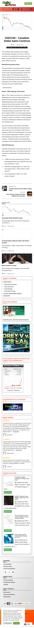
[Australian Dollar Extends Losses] (17, 211)
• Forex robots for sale (9, 291)
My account (28, 3)
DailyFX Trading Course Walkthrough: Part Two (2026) (22, 497)
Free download (7, 564)
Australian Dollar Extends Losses (12, 218)
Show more (16, 431)
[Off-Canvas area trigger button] (31, 9)
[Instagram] (15, 9)
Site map (5, 584)
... (10, 223)
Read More (8, 492)
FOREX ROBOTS (7, 282)
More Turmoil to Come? (9, 265)
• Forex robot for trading (10, 284)
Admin (13, 44)
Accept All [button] (16, 623)
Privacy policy (7, 596)
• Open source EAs (9, 286)
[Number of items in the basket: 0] (3, 9)
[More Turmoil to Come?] (17, 258)
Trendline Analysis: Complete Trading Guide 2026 (22, 478)
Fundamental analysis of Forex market (17, 47)
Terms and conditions (9, 594)
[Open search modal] (21, 9)
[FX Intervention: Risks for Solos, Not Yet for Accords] (17, 234)
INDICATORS (6, 295)
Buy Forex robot (7, 566)
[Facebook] (13, 9)
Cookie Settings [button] (7, 623)
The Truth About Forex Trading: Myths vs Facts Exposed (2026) (22, 517)
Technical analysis (8, 580)
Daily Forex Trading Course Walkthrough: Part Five (21, 536)
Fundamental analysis (9, 582)
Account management (9, 568)
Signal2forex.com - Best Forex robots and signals (16, 319)
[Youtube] (18, 9)
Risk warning (6, 592)
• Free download (8, 288)
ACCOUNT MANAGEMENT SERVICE (12, 293)
